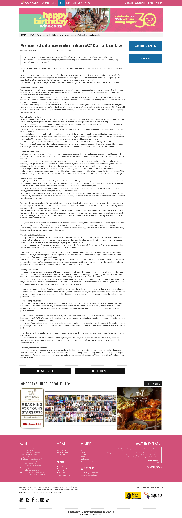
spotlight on (155, 467)
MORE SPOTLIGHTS (153, 383)
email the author (46, 371)
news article (85, 448)
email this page (101, 371)
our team (61, 473)
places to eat (61, 450)
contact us (62, 470)
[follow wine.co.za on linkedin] (42, 501)
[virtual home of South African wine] (30, 3)
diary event (85, 450)
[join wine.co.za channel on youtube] (21, 501)
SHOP (159, 3)
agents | (32, 472)
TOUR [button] (87, 3)
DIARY (68, 3)
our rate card (63, 468)
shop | (30, 452)
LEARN (80, 3)
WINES (54, 3)
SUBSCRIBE (88, 468)
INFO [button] (151, 3)
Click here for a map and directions (48, 493)
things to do (61, 454)
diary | (28, 457)
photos (83, 454)
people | (29, 470)
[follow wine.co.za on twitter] (37, 501)
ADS (74, 3)
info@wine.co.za (26, 493)
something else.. (87, 461)
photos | (31, 466)
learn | (28, 461)
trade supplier (86, 459)
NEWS (61, 3)
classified (84, 452)
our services (62, 466)
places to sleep (62, 452)
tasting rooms (61, 448)
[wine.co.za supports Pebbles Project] (133, 495)
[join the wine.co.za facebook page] (33, 501)
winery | (30, 450)
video (83, 457)
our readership (64, 475)
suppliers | (33, 474)
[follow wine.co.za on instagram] (27, 501)
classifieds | (30, 459)
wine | (29, 448)
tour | (28, 463)
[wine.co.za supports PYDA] (152, 495)
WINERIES (45, 3)
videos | (31, 468)
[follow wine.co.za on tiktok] (47, 501)
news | (28, 454)
